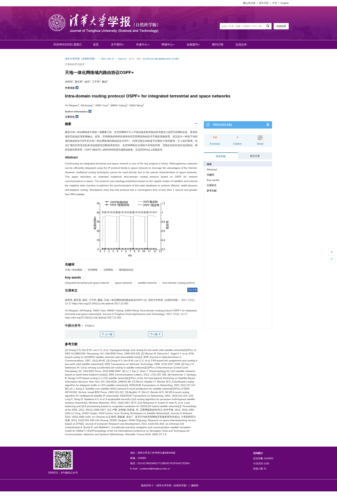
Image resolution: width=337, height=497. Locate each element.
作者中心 (141, 44)
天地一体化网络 (73, 269)
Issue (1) (122, 59)
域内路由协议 (126, 269)
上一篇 (108, 334)
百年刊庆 (264, 3)
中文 (274, 3)
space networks (123, 282)
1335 (266, 463)
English (285, 3)
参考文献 (212, 190)
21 (265, 468)
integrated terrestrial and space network (87, 282)
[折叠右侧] (331, 259)
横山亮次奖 (249, 3)
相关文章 (255, 156)
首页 (96, 44)
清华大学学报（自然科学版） (81, 59)
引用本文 (212, 185)
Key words (213, 180)
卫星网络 (108, 269)
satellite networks (147, 282)
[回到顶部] (331, 252)
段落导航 (221, 156)
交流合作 (241, 44)
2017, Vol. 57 (107, 59)
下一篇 (154, 334)
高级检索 (281, 26)
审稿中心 (167, 44)
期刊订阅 (217, 44)
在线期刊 (192, 44)
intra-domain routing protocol (179, 282)
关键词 (210, 174)
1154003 (268, 458)
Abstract (212, 169)
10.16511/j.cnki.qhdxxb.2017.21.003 (161, 59)
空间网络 (93, 269)
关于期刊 (116, 44)
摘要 (209, 164)
